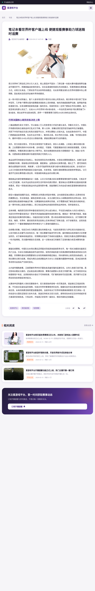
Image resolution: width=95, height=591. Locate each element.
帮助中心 (90, 2)
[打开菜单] (91, 8)
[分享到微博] (73, 308)
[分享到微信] (79, 308)
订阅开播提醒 (17, 406)
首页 (3, 17)
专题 (10, 17)
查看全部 (88, 325)
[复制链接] (84, 308)
